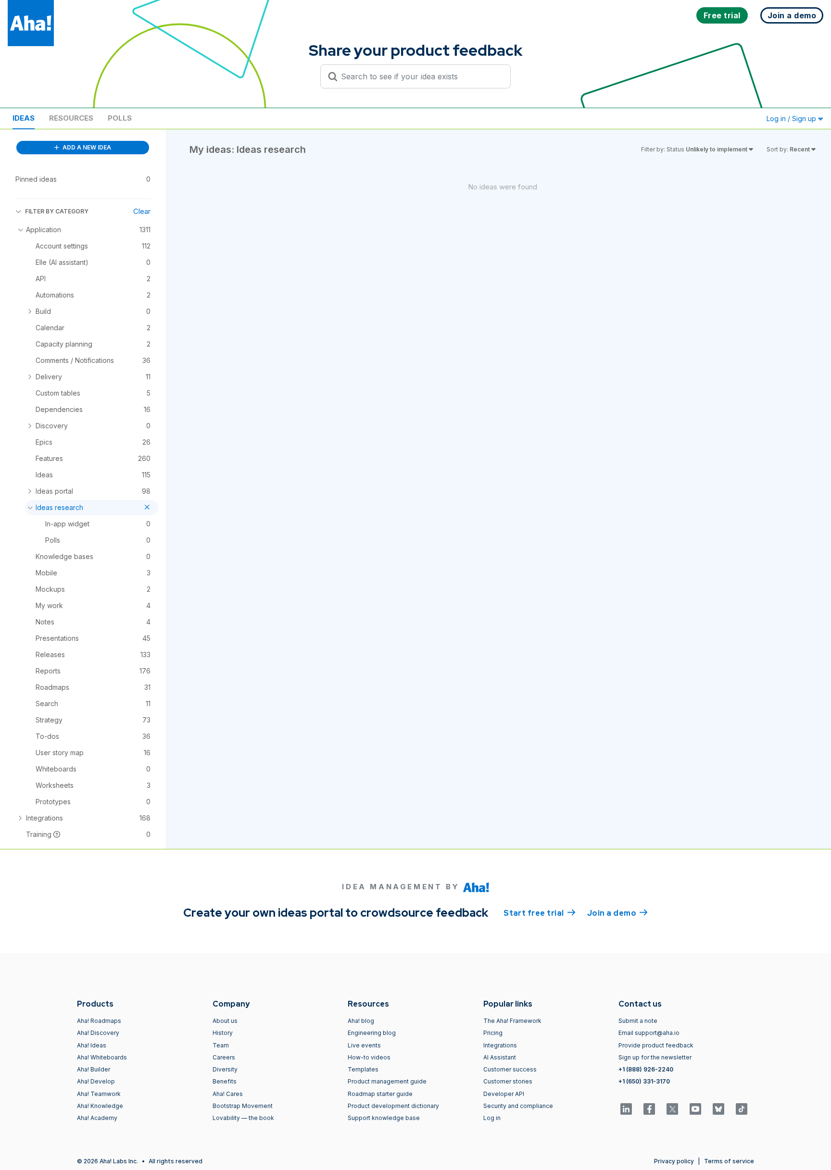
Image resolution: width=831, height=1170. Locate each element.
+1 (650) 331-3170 (644, 1081)
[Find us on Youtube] (695, 1109)
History (223, 1032)
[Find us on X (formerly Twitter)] (672, 1109)
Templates (363, 1069)
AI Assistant (499, 1057)
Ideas (24, 118)
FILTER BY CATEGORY (56, 211)
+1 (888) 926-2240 (645, 1069)
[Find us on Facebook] (649, 1109)
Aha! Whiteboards (102, 1057)
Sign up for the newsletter (655, 1057)
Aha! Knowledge (100, 1105)
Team (221, 1045)
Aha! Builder (93, 1069)
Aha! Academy (97, 1117)
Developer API (503, 1093)
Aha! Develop (96, 1081)
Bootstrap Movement (243, 1105)
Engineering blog (372, 1032)
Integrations (500, 1045)
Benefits (225, 1081)
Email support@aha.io (649, 1032)
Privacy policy (674, 1161)
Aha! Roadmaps (99, 1020)
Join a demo (617, 913)
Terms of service (729, 1161)
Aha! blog (361, 1020)
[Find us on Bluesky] (718, 1109)
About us (225, 1020)
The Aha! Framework (512, 1020)
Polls (120, 118)
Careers (224, 1057)
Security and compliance (518, 1105)
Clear (142, 211)
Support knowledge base (384, 1117)
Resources (71, 118)
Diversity (225, 1069)
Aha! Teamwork (99, 1093)
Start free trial (540, 913)
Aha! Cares (228, 1093)
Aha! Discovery (98, 1032)
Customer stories (507, 1081)
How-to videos (369, 1057)
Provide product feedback (655, 1045)
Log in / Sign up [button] (792, 118)
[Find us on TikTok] (741, 1109)
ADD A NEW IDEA (86, 147)
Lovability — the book (243, 1117)
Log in (492, 1117)
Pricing (493, 1032)
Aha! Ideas (91, 1045)
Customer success (510, 1069)
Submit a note (637, 1020)
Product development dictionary (393, 1105)
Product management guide (387, 1081)
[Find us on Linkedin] (626, 1109)
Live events (364, 1045)
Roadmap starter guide (380, 1093)
